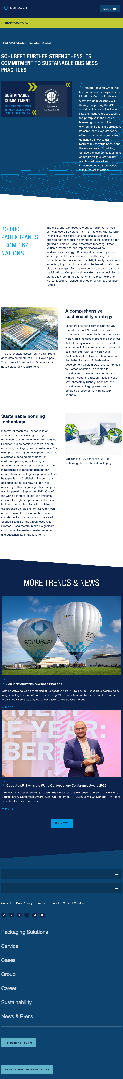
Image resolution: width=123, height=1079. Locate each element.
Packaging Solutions (24, 931)
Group (8, 973)
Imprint (41, 903)
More (9, 707)
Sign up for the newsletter (27, 1069)
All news (61, 822)
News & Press (17, 1015)
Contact (6, 903)
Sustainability (16, 1001)
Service (9, 945)
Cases (8, 959)
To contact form (18, 1042)
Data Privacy (24, 903)
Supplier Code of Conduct (68, 903)
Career (8, 987)
